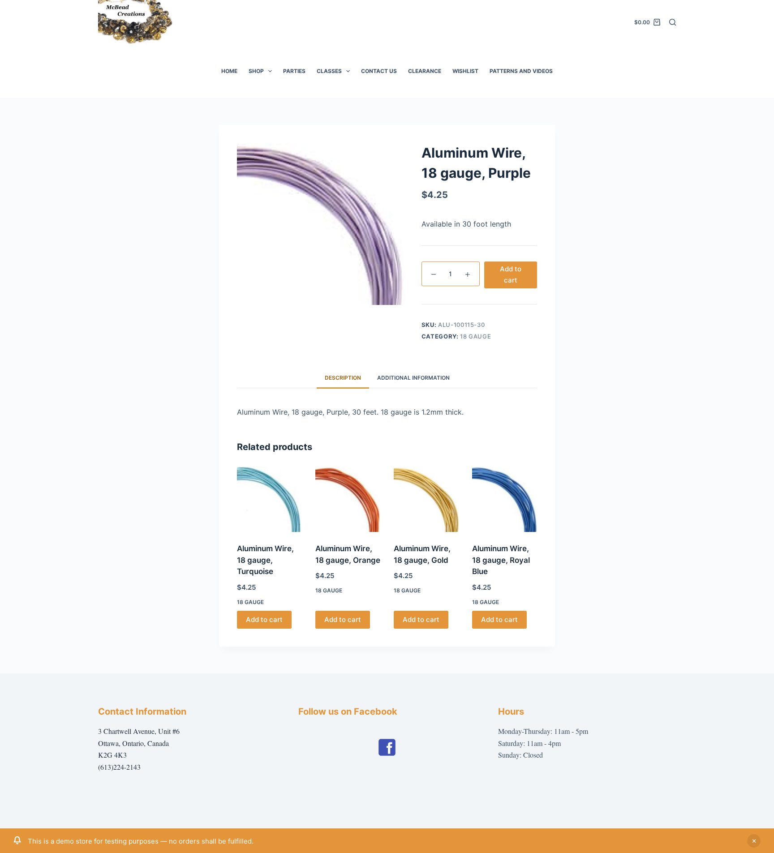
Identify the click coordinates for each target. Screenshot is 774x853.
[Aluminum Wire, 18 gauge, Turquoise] (269, 499)
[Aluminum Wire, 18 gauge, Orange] (347, 499)
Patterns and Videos (521, 71)
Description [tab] (343, 377)
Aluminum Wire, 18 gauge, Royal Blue (501, 560)
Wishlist (465, 71)
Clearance (424, 71)
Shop (256, 71)
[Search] (672, 22)
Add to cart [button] (264, 619)
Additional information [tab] (413, 377)
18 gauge (475, 336)
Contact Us (379, 71)
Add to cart (510, 274)
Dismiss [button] (754, 841)
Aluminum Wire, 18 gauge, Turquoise (265, 560)
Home (229, 71)
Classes (329, 71)
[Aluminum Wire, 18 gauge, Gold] (426, 499)
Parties (294, 71)
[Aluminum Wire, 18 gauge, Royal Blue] (504, 499)
